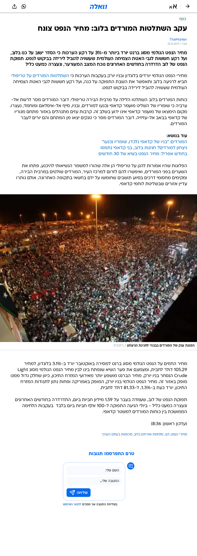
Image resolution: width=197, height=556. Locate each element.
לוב (167, 434)
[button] (173, 6)
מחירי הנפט (179, 434)
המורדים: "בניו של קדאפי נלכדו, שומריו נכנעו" (144, 142)
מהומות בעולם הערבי (117, 434)
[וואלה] (98, 6)
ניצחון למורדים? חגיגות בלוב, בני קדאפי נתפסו (143, 148)
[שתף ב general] (14, 6)
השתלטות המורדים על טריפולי (40, 76)
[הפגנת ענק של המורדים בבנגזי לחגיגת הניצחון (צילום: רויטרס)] (98, 272)
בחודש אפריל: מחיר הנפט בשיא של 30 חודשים (142, 154)
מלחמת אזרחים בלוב (148, 434)
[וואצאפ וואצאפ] (23, 6)
